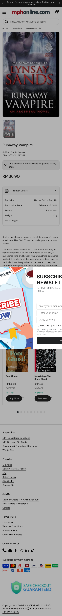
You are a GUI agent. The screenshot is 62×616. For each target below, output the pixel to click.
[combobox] (31, 21)
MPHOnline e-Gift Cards (14, 442)
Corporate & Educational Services (19, 446)
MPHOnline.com (10, 611)
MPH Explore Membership (15, 503)
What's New (8, 450)
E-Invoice (7, 464)
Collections (17, 28)
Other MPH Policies (12, 534)
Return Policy (9, 477)
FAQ (4, 472)
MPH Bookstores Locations (16, 438)
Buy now (14, 398)
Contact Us (8, 485)
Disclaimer (7, 522)
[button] (56, 12)
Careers (6, 507)
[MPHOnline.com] (30, 12)
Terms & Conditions (12, 526)
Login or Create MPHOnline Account (20, 499)
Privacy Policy (9, 530)
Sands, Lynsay (18, 152)
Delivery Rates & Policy (14, 468)
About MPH (8, 481)
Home (5, 28)
